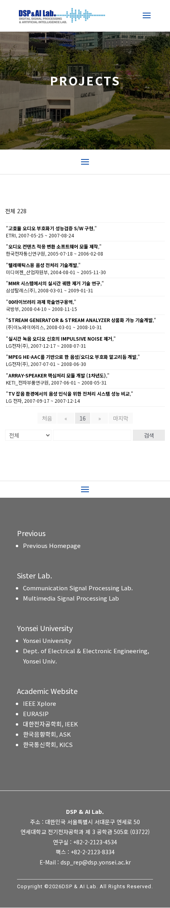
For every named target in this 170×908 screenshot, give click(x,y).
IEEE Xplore (39, 703)
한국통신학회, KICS (48, 744)
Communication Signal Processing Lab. (78, 588)
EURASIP (36, 713)
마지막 (120, 418)
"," (51, 228)
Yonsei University (47, 640)
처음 (47, 418)
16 (82, 418)
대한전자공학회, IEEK (50, 724)
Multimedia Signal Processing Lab (71, 598)
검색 (149, 435)
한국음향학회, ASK (47, 734)
